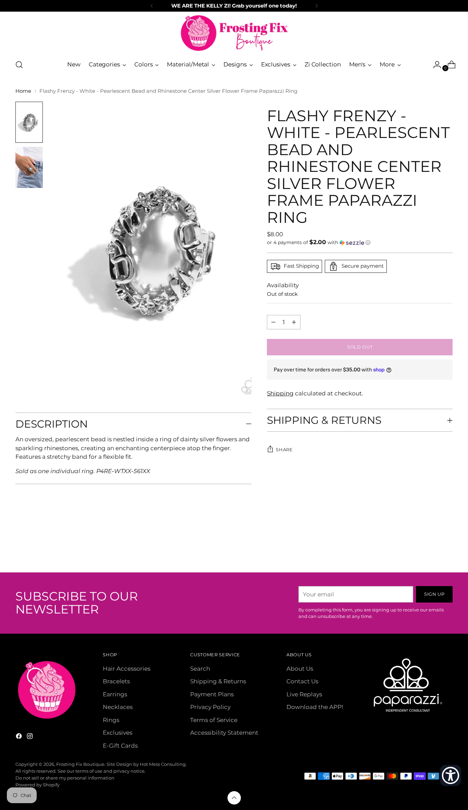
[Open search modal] (19, 65)
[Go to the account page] (434, 65)
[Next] (316, 6)
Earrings (115, 694)
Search (200, 668)
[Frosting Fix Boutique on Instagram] (30, 737)
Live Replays (304, 694)
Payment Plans (212, 694)
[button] (360, 242)
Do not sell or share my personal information (64, 778)
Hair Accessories (126, 668)
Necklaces (118, 707)
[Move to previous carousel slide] (431, 549)
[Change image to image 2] (29, 167)
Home (23, 91)
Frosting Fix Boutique (80, 764)
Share (284, 449)
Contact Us (302, 681)
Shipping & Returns (218, 681)
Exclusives (117, 732)
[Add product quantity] (273, 322)
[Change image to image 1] (29, 122)
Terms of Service (213, 720)
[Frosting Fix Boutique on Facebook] (19, 737)
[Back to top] (234, 798)
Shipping (280, 393)
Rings (111, 720)
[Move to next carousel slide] (447, 549)
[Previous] (151, 6)
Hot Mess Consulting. (163, 764)
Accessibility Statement (224, 732)
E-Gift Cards (120, 745)
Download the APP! (314, 707)
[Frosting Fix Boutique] (234, 33)
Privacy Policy (210, 707)
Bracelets (116, 681)
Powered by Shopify (37, 784)
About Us (299, 668)
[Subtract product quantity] (294, 322)
